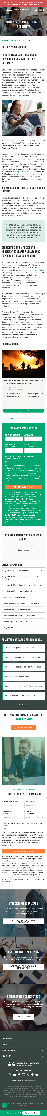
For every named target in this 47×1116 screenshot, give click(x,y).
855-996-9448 (36, 10)
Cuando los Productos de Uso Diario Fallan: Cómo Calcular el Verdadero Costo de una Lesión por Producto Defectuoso (23, 667)
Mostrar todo (23, 705)
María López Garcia (14, 390)
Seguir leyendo (23, 411)
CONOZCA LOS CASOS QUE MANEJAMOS (23, 967)
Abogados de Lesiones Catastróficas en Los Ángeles (20, 578)
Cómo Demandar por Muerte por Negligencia (20, 603)
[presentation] (7, 550)
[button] (12, 418)
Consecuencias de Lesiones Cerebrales (18, 615)
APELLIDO (29, 435)
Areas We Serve (6, 1056)
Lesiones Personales (8, 1050)
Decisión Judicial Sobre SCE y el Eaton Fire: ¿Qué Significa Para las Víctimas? (23, 382)
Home (4, 41)
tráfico (41, 270)
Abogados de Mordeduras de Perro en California (22, 585)
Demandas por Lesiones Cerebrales (17, 621)
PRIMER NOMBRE (13, 435)
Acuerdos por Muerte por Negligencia (17, 591)
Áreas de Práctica (16, 41)
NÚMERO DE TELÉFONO (10, 446)
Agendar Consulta (25, 728)
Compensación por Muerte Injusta (16, 609)
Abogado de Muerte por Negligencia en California (22, 571)
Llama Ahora (33, 1113)
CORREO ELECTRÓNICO (31, 446)
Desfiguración (7, 628)
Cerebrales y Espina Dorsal (13, 597)
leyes (19, 172)
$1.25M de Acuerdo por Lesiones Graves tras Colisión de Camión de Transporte (24, 696)
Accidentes (5, 1044)
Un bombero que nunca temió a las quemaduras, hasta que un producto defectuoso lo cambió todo (20, 648)
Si (8, 462)
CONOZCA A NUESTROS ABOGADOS (23, 921)
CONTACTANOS (23, 1017)
